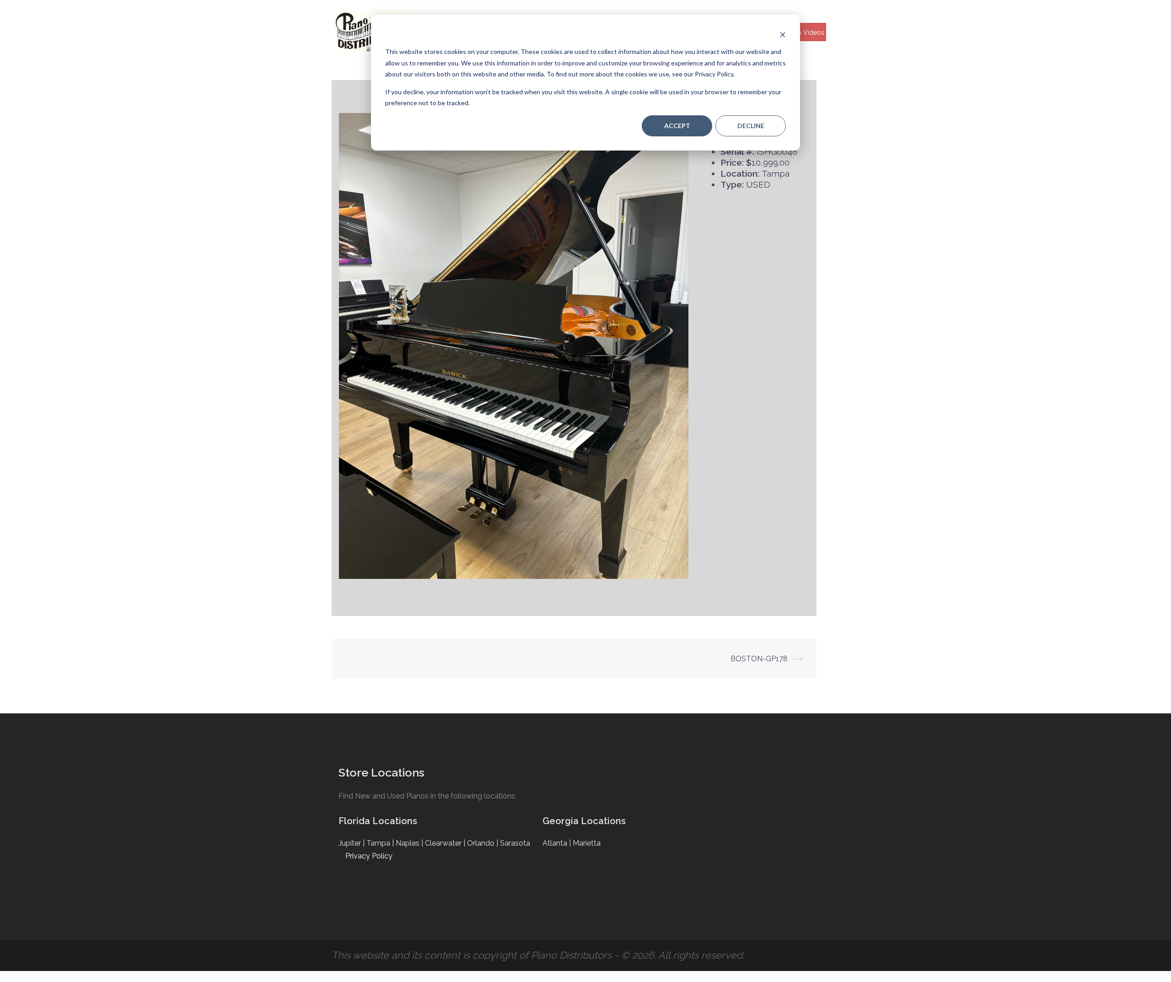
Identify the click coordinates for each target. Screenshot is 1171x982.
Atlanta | (558, 843)
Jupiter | (352, 843)
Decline (750, 125)
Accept (677, 125)
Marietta (587, 843)
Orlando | (483, 843)
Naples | (410, 843)
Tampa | (381, 843)
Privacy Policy (368, 856)
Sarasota (515, 843)
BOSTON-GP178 (759, 658)
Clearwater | (446, 843)
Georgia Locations (584, 820)
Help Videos (805, 32)
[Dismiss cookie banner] (782, 34)
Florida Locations (377, 820)
